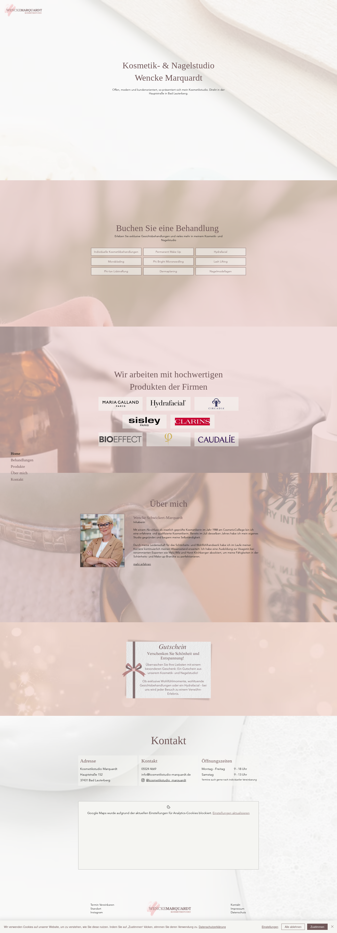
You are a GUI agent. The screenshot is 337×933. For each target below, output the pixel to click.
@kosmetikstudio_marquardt (166, 780)
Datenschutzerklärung (212, 927)
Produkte (18, 466)
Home (15, 453)
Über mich (19, 473)
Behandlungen (22, 460)
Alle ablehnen (293, 927)
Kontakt (17, 479)
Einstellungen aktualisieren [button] (231, 813)
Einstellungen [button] (270, 927)
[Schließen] (332, 927)
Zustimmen (317, 927)
